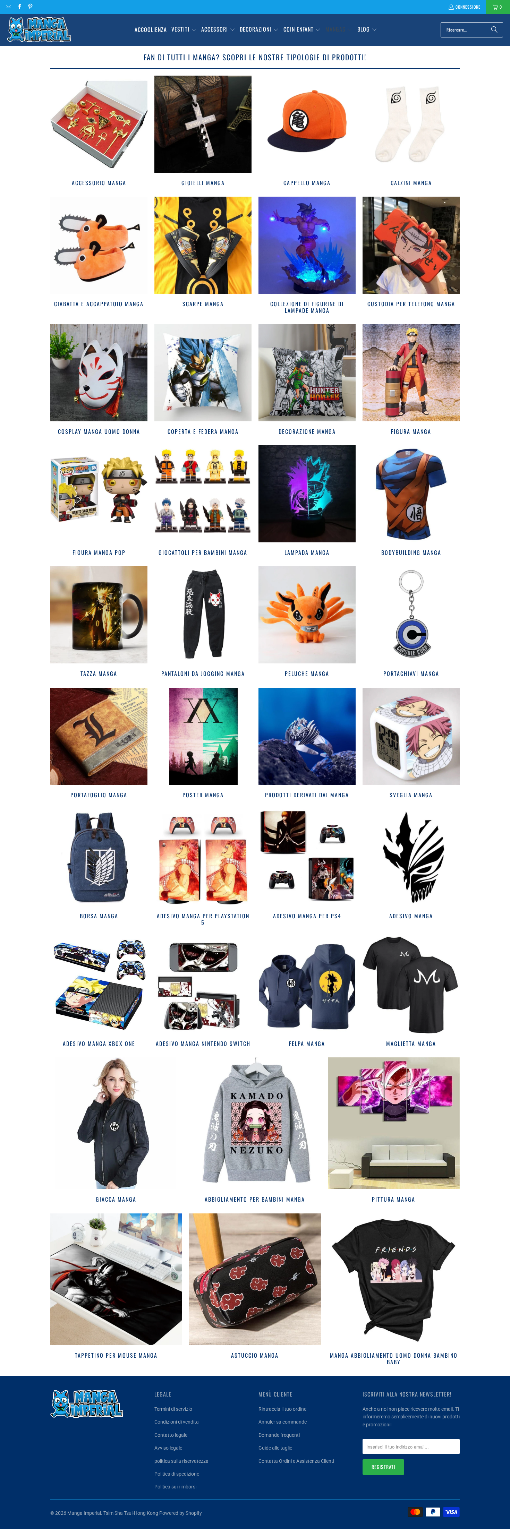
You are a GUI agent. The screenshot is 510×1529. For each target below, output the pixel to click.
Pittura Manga (394, 1130)
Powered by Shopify (180, 1513)
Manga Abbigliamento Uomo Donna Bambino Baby (394, 1290)
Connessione (468, 7)
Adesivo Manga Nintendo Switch (203, 992)
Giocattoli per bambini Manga (203, 501)
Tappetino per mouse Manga (116, 1290)
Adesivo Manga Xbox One (98, 992)
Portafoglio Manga (98, 744)
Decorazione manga (307, 380)
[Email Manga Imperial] (8, 7)
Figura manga (411, 380)
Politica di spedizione (176, 1474)
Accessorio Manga (98, 132)
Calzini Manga (411, 132)
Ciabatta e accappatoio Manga (98, 256)
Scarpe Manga (203, 256)
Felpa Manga (307, 992)
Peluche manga (307, 622)
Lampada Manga (307, 501)
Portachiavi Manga (411, 622)
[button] (184, 30)
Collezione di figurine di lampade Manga (307, 256)
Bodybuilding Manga (411, 501)
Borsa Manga (98, 868)
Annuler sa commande (282, 1422)
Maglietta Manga (411, 992)
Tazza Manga (98, 622)
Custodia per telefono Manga (411, 256)
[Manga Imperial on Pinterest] (30, 7)
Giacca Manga (116, 1130)
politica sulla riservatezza (181, 1461)
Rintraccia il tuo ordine (282, 1409)
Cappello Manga (307, 132)
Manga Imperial (84, 1513)
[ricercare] (494, 29)
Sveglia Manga (411, 744)
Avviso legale (168, 1448)
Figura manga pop (98, 501)
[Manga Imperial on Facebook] (19, 7)
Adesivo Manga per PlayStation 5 (203, 868)
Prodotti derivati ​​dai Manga (307, 744)
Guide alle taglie (275, 1448)
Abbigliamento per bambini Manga (255, 1130)
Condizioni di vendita (176, 1422)
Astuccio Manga (255, 1290)
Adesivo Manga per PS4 (307, 868)
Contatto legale (170, 1435)
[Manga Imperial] (39, 29)
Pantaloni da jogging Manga (203, 622)
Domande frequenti (279, 1435)
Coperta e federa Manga (203, 380)
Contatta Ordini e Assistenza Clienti (296, 1461)
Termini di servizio (173, 1409)
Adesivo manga (411, 868)
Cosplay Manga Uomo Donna (98, 380)
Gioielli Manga (203, 132)
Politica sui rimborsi (175, 1486)
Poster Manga (203, 744)
